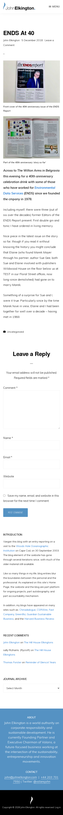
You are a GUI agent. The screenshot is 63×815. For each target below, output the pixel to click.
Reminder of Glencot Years (41, 662)
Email (7, 457)
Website (8, 476)
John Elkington (11, 642)
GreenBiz (20, 614)
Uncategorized (15, 331)
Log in (58, 807)
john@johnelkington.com (21, 777)
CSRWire (42, 609)
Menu (56, 6)
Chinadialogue (27, 609)
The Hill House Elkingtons (38, 642)
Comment (10, 387)
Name (8, 438)
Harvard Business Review (39, 618)
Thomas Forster (12, 662)
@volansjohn (41, 781)
